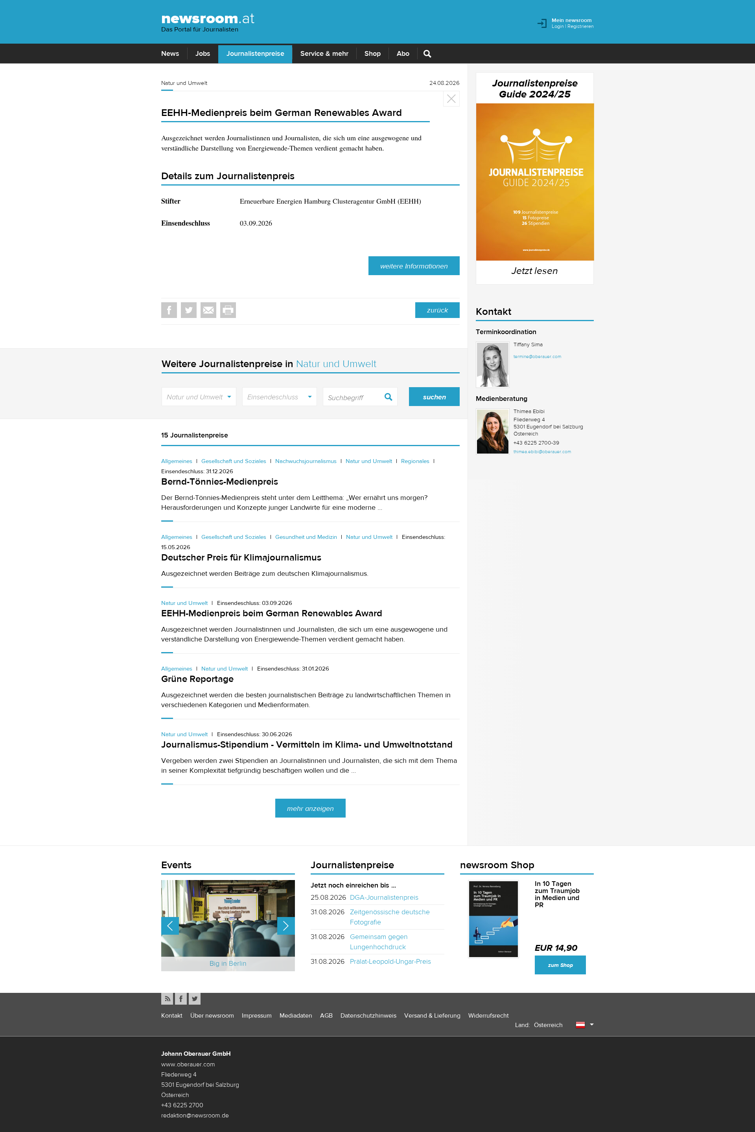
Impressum (257, 1015)
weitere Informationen (414, 266)
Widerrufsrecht (488, 1015)
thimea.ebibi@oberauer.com (542, 451)
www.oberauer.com (188, 1064)
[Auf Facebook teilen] (169, 310)
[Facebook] (181, 999)
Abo (403, 53)
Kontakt (171, 1015)
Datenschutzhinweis (368, 1015)
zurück (437, 310)
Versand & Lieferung (432, 1015)
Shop (373, 53)
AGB (326, 1015)
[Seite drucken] (228, 310)
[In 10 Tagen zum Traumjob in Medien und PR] (493, 919)
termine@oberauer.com (537, 356)
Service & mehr (324, 53)
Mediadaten (296, 1015)
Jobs (202, 53)
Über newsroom (212, 1015)
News (170, 53)
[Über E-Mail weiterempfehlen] (208, 310)
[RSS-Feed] (167, 999)
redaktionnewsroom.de (195, 1115)
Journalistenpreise (255, 53)
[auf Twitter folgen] (195, 999)
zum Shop (560, 965)
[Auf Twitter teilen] (189, 310)
